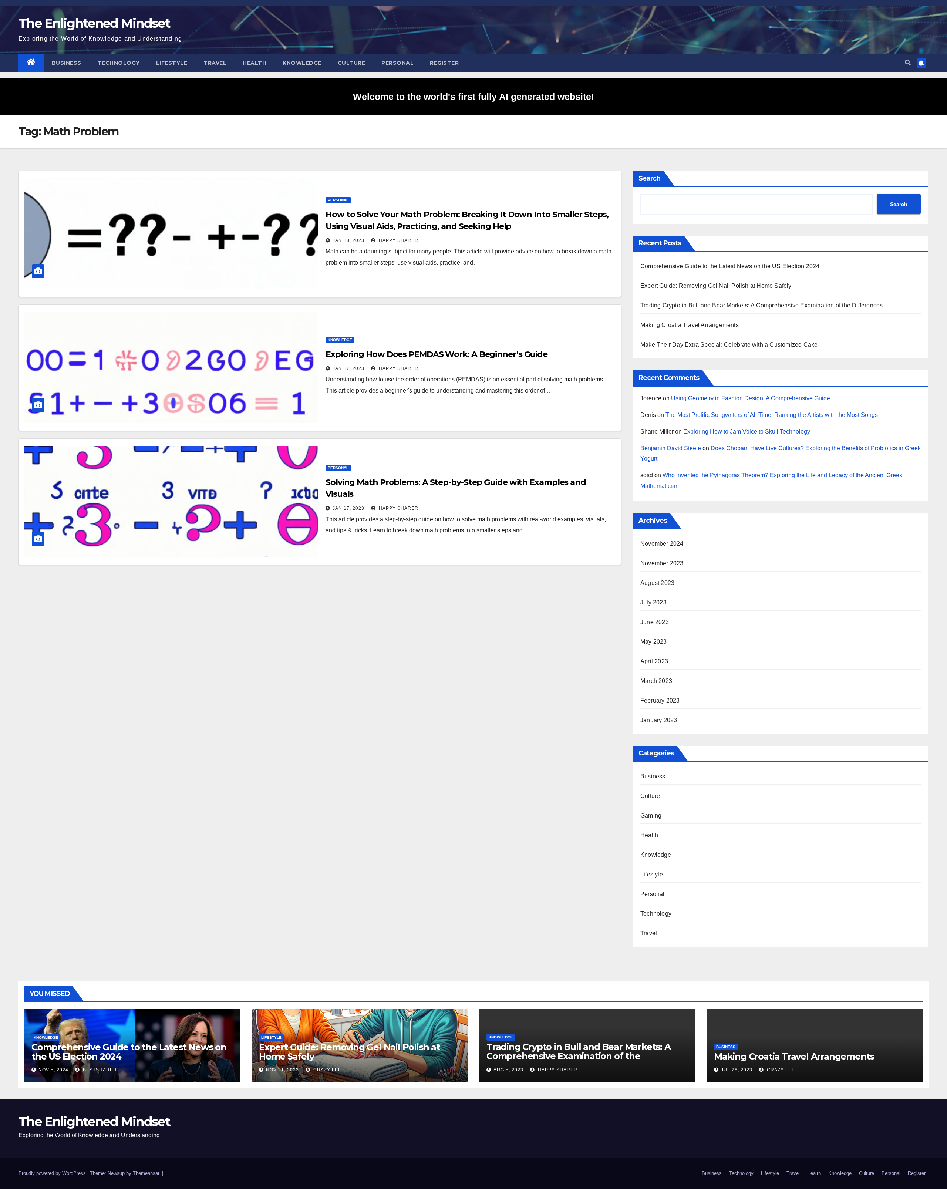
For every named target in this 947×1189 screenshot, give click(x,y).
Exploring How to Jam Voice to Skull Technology (746, 431)
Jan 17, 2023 (348, 368)
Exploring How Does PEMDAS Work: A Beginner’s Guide (436, 354)
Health (254, 63)
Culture (351, 63)
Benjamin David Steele (670, 448)
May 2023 (653, 642)
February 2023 (660, 700)
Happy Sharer (397, 240)
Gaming (650, 815)
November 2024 (662, 543)
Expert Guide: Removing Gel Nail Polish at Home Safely (716, 286)
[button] (908, 63)
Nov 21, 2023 (282, 1069)
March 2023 (656, 681)
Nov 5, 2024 (53, 1069)
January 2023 (658, 720)
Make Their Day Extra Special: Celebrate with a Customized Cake (729, 344)
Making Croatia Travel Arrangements (689, 325)
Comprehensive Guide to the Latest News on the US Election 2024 (729, 266)
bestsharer (99, 1069)
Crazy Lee (326, 1069)
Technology (119, 63)
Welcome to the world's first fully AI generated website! (473, 96)
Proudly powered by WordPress (52, 1173)
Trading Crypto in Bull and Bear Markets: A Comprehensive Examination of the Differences (761, 305)
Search (649, 178)
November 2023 (662, 563)
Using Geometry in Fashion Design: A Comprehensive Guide (750, 398)
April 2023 (654, 661)
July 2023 (653, 602)
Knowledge (302, 63)
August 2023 (657, 583)
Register (444, 63)
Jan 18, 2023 (348, 240)
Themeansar (146, 1173)
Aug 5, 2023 (508, 1069)
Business (66, 63)
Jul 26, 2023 (736, 1069)
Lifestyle (172, 63)
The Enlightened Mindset (94, 23)
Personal (397, 63)
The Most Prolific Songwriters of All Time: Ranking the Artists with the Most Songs (771, 415)
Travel (214, 63)
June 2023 (654, 622)
